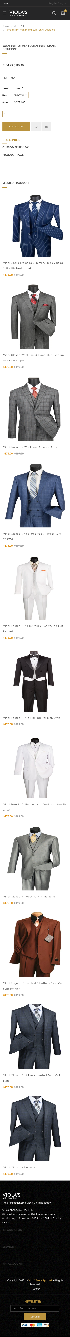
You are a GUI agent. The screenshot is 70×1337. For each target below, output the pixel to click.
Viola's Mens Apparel (40, 1280)
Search (37, 1288)
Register (53, 3)
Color (5, 88)
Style (5, 102)
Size (4, 95)
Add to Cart (16, 252)
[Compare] (46, 126)
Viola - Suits (19, 26)
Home (5, 26)
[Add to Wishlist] (36, 126)
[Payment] (35, 1324)
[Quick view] (62, 252)
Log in (62, 3)
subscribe (35, 1316)
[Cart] (63, 13)
